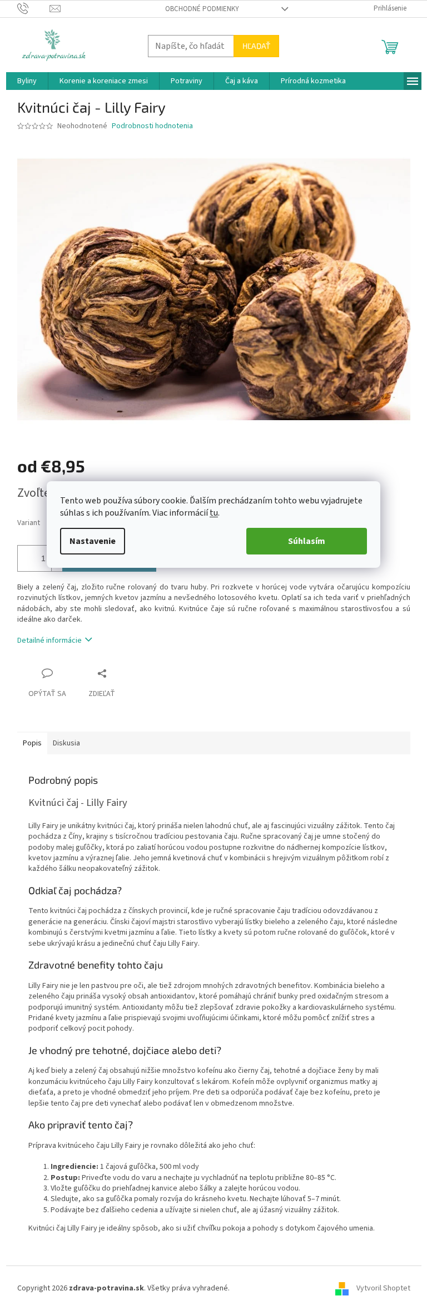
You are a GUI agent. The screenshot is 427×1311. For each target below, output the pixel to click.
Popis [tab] (32, 743)
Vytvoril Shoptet (383, 1288)
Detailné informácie (49, 640)
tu (214, 513)
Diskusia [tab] (66, 743)
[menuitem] (27, 81)
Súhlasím (306, 541)
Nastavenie (92, 541)
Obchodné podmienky (202, 9)
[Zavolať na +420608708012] (33, 8)
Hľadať (256, 46)
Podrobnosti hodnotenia (152, 126)
